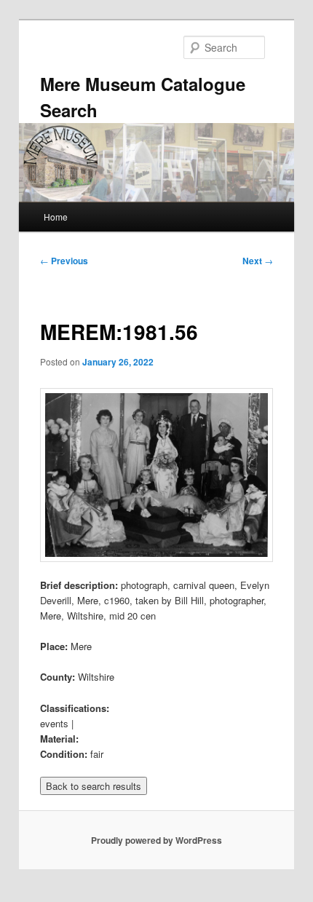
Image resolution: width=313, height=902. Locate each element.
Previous (64, 260)
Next (257, 260)
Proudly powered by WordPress (156, 840)
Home (56, 216)
